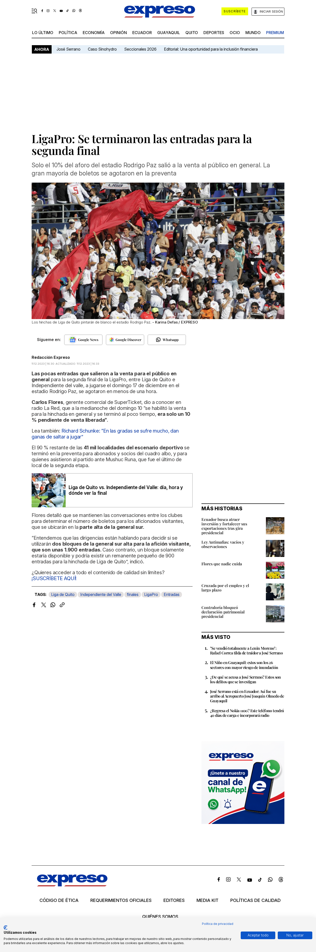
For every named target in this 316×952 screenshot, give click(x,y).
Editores (174, 900)
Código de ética (59, 900)
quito (191, 32)
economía (94, 32)
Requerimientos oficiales (121, 900)
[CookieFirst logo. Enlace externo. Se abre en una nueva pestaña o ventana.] (5, 927)
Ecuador (142, 32)
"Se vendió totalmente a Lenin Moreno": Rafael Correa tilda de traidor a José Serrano (246, 650)
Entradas (171, 594)
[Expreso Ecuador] (72, 884)
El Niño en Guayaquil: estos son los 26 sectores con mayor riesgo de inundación (244, 665)
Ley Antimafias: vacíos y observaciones (222, 544)
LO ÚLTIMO (42, 32)
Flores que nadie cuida (221, 563)
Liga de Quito (63, 594)
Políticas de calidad (255, 900)
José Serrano (68, 49)
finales (132, 594)
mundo (253, 32)
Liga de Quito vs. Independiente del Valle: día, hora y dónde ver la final (126, 490)
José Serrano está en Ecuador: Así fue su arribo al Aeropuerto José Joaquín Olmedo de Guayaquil (247, 696)
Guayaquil (168, 32)
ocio (235, 32)
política (68, 32)
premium (275, 32)
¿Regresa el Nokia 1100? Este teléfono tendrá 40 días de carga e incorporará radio (247, 713)
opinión (118, 32)
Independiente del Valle (100, 594)
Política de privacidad (217, 924)
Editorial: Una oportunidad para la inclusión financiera (211, 49)
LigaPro (151, 594)
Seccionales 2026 (140, 49)
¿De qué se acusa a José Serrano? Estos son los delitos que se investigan (245, 679)
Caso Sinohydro (102, 49)
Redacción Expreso (51, 357)
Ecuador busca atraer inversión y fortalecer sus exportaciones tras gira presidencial (224, 526)
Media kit (207, 900)
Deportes (213, 32)
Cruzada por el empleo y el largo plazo (225, 587)
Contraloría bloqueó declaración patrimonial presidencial (223, 612)
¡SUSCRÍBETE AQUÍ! (54, 578)
